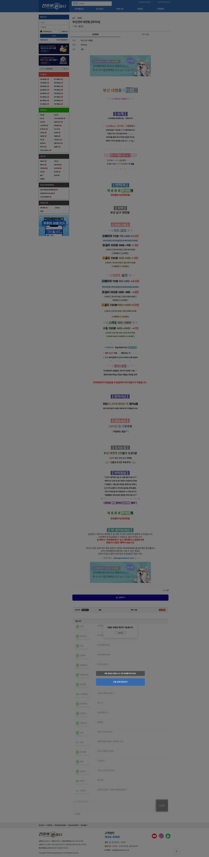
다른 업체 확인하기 (120, 682)
